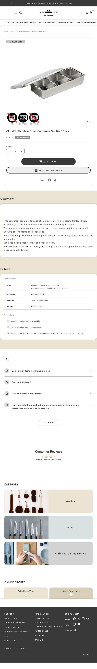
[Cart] (91, 12)
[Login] (87, 12)
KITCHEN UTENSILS (28, 22)
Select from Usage (71, 591)
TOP (7, 22)
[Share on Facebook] (49, 180)
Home (6, 31)
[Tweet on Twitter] (54, 180)
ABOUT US (39, 635)
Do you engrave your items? (27, 393)
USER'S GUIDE (10, 618)
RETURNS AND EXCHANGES (16, 631)
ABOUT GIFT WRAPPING (15, 622)
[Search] (20, 12)
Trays (11, 31)
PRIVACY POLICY (42, 618)
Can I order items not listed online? (31, 370)
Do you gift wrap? (21, 382)
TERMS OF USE (41, 631)
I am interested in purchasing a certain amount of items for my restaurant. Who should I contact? (45, 406)
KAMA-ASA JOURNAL (66, 22)
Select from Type (26, 591)
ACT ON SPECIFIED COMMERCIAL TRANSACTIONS (48, 624)
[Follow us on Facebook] (74, 618)
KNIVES (15, 22)
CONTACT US (10, 640)
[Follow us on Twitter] (79, 618)
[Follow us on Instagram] (83, 618)
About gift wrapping (50, 170)
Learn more (68, 3)
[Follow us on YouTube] (87, 618)
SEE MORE (48, 422)
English (22, 648)
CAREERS (39, 640)
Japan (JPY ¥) (10, 648)
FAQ (6, 636)
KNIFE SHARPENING (47, 22)
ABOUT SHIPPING (12, 627)
